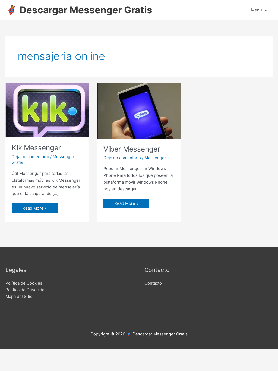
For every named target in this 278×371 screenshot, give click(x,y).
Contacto (153, 283)
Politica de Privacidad (26, 289)
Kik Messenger (36, 147)
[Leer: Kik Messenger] (47, 109)
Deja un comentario (30, 156)
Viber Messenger (131, 149)
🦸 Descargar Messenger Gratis (78, 9)
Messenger (155, 157)
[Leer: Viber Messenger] (139, 110)
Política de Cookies (23, 283)
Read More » (34, 207)
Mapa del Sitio (19, 296)
